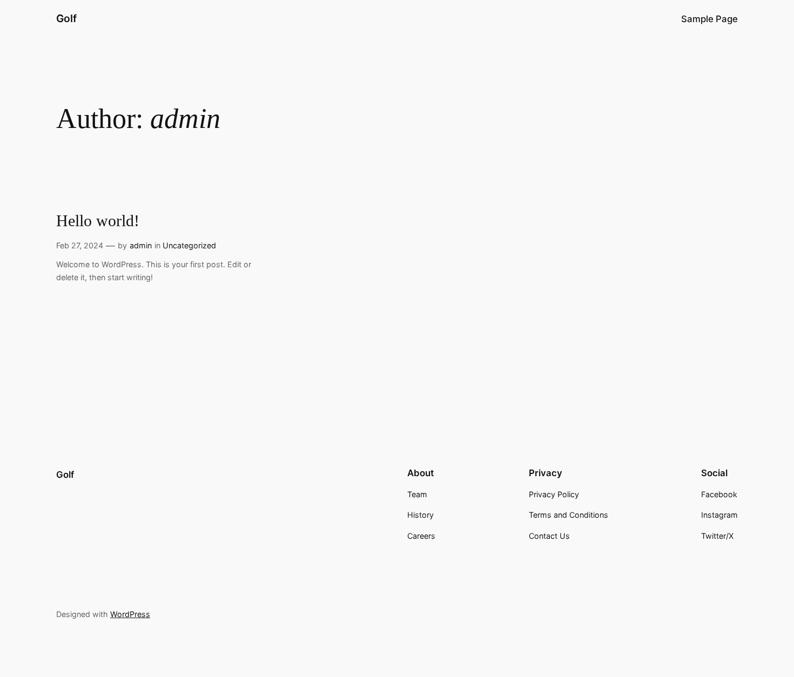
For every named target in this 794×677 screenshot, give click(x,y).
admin (141, 245)
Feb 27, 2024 (79, 245)
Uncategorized (189, 245)
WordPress (130, 614)
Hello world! (97, 220)
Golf (66, 18)
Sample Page (709, 18)
